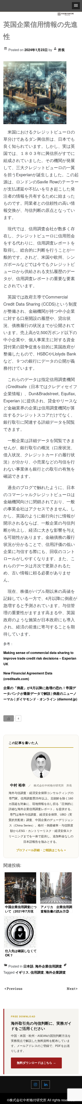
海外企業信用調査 (48, 966)
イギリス (22, 972)
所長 (61, 49)
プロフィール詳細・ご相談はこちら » (41, 850)
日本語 (28, 966)
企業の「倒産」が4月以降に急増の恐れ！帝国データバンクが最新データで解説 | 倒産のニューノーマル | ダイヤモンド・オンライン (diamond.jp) (40, 693)
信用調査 (37, 972)
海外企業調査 (56, 972)
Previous (14, 988)
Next (71, 988)
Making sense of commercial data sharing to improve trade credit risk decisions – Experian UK (39, 658)
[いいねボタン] (8, 718)
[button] (76, 5)
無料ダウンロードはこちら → (36, 1062)
